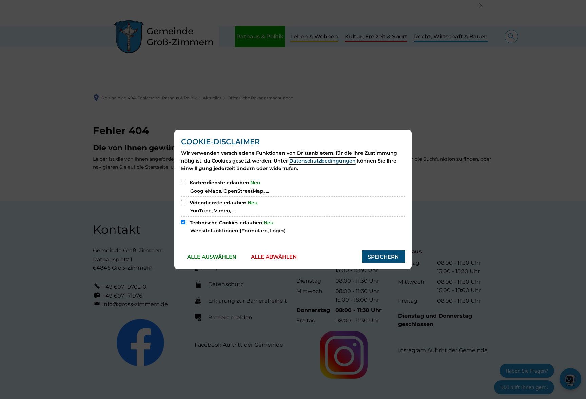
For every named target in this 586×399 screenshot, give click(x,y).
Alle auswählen (211, 256)
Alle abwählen (274, 256)
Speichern (383, 256)
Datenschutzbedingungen (322, 161)
